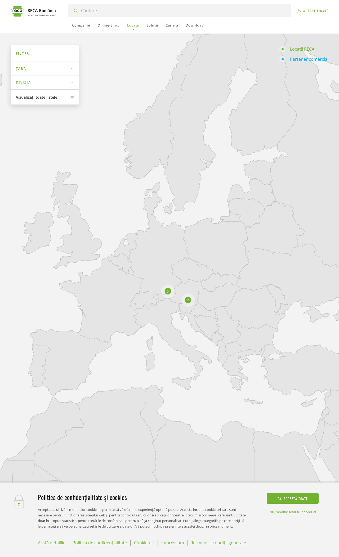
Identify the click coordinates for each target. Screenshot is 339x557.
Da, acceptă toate (293, 498)
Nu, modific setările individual (292, 512)
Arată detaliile (51, 543)
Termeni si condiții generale (218, 543)
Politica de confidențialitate (100, 543)
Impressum (172, 543)
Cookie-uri (144, 543)
